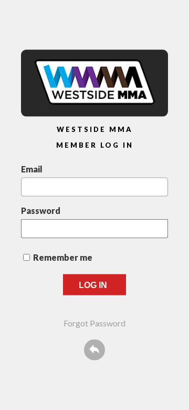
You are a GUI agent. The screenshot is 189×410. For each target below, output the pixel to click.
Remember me (62, 257)
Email (32, 168)
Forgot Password (94, 322)
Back (94, 349)
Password (40, 210)
